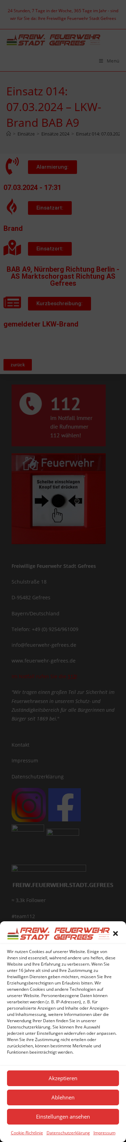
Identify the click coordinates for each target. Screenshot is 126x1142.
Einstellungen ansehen (63, 1116)
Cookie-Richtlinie (27, 1133)
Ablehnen (63, 1097)
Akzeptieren (63, 1078)
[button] (115, 933)
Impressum (104, 1133)
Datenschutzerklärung (68, 1133)
